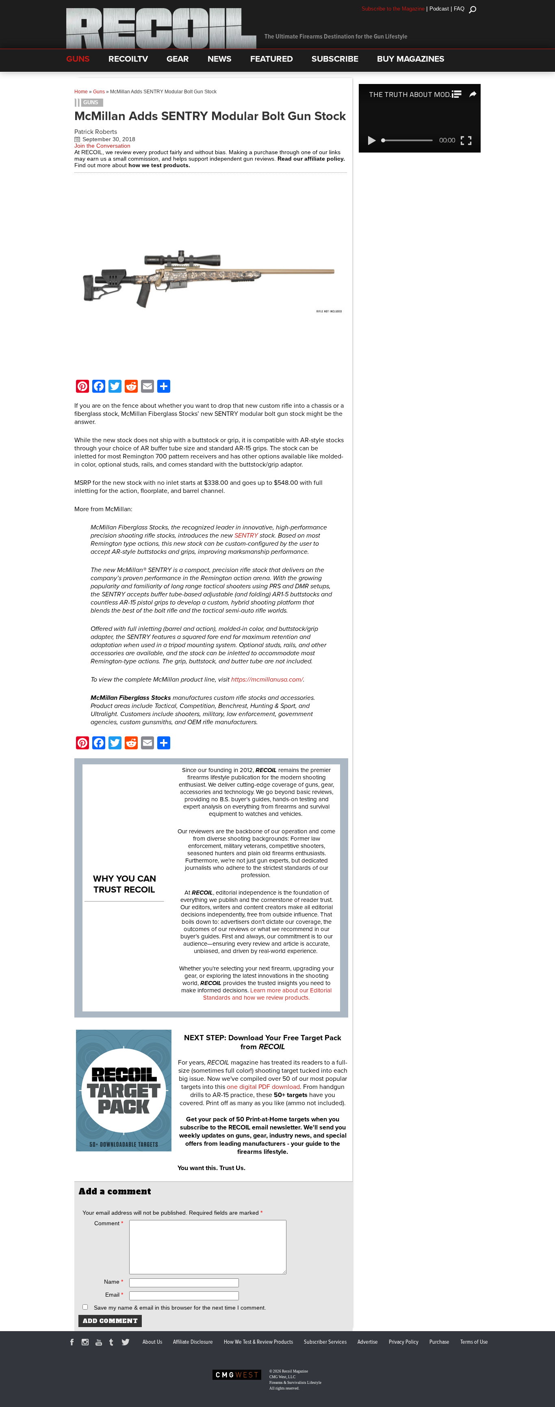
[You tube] (100, 1343)
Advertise (368, 1342)
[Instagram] (86, 1343)
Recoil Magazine (295, 1371)
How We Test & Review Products (258, 1342)
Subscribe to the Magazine (393, 9)
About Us (152, 1342)
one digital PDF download (263, 1087)
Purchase (439, 1342)
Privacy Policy (403, 1342)
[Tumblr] (113, 1343)
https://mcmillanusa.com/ (267, 680)
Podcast (439, 9)
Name (113, 1281)
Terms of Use (474, 1342)
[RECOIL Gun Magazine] (161, 46)
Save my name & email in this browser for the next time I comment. (180, 1307)
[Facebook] (73, 1343)
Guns (99, 92)
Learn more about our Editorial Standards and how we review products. (267, 994)
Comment (108, 1223)
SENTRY (246, 535)
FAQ (459, 9)
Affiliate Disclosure (193, 1342)
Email (114, 1294)
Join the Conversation (102, 145)
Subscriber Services (325, 1342)
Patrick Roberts (95, 132)
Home (81, 92)
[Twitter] (127, 1343)
